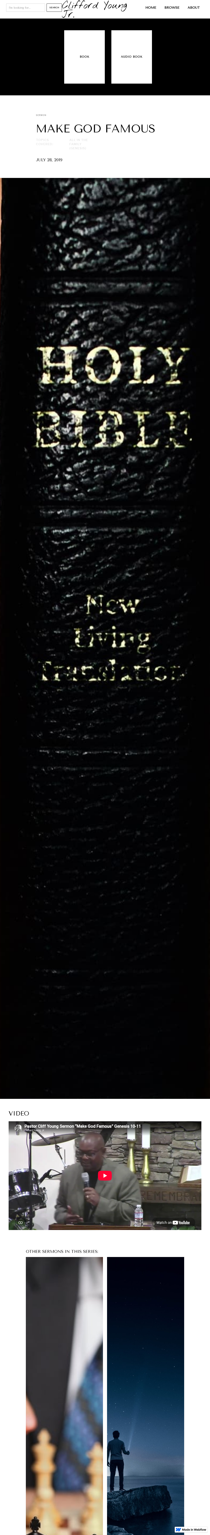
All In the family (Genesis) (78, 144)
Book (84, 56)
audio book (132, 56)
